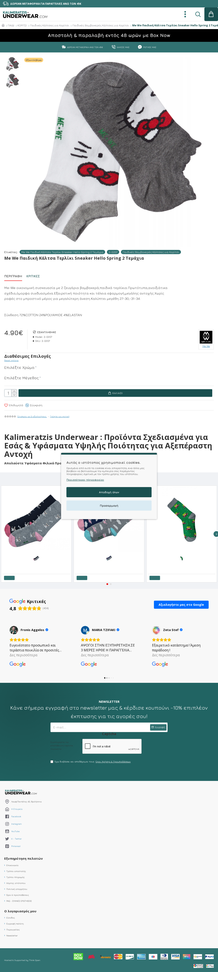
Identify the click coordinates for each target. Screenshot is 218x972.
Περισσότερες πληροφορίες (85, 479)
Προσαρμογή (109, 505)
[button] (107, 584)
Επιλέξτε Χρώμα (19, 367)
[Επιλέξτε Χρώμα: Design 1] (181, 558)
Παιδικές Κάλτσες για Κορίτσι (49, 25)
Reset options (11, 360)
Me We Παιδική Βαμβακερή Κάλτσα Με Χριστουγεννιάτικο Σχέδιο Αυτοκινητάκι (182, 564)
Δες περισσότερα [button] (23, 655)
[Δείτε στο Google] (14, 630)
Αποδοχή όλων (109, 492)
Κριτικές (33, 276)
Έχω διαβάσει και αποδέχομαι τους (93, 761)
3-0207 (113, 252)
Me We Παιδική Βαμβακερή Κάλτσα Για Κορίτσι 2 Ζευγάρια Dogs (37, 564)
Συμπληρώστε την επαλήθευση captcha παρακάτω (61, 745)
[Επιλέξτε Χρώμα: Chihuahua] (36, 558)
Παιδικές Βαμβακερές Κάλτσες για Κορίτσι (100, 25)
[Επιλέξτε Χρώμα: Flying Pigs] (109, 558)
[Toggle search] (198, 14)
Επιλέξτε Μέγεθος (21, 378)
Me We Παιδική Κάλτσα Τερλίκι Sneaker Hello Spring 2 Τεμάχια (62, 252)
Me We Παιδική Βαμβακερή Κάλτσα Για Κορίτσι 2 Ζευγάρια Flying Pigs (110, 564)
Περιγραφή (13, 276)
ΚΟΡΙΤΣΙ (22, 25)
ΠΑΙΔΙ (11, 25)
